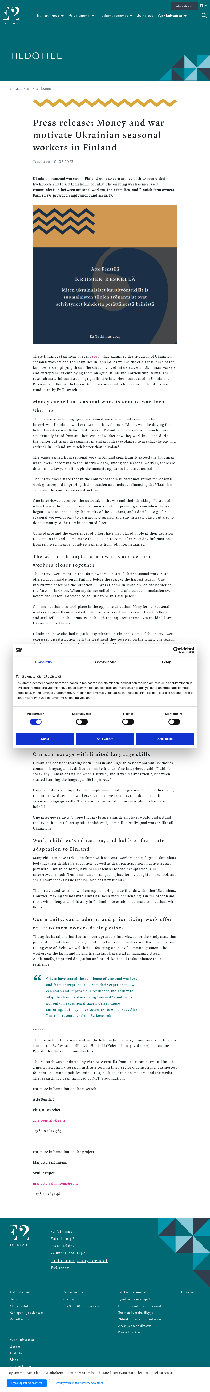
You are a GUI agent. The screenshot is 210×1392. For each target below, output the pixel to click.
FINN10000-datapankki (81, 1306)
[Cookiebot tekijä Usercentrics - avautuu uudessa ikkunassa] (176, 650)
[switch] (82, 722)
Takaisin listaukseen (32, 89)
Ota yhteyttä (184, 5)
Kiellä (45, 739)
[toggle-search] (204, 16)
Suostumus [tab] (43, 662)
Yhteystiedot (19, 1306)
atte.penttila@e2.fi (49, 1120)
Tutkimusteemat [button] (114, 16)
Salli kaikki (165, 739)
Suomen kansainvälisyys (135, 1312)
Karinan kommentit (24, 1366)
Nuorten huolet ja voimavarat (139, 1306)
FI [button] (202, 5)
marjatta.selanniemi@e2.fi (56, 1183)
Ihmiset (15, 1299)
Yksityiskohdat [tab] (105, 662)
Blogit (14, 1359)
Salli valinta (105, 739)
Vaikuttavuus (19, 1319)
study (96, 356)
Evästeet (60, 1268)
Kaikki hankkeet (129, 1332)
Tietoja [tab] (166, 662)
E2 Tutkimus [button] (48, 16)
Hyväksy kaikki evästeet (26, 1383)
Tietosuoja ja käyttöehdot (79, 1260)
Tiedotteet (17, 1353)
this (82, 1051)
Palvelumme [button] (79, 16)
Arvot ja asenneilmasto (135, 1325)
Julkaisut (145, 16)
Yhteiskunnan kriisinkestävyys (139, 1319)
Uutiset (15, 1346)
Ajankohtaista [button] (170, 16)
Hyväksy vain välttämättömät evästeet (78, 1383)
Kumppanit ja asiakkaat (26, 1312)
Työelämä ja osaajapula (134, 1299)
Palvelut (68, 1299)
